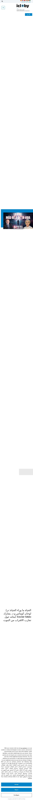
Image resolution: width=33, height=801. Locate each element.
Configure (16, 795)
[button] (2, 1)
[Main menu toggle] (3, 7)
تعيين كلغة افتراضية (26, 1)
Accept (17, 784)
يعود (28, 14)
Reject (16, 789)
